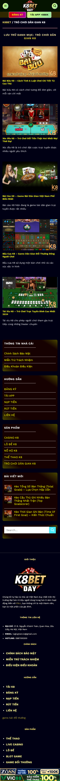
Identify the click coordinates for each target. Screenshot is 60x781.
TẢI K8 (10, 686)
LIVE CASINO (14, 744)
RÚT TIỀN (10, 408)
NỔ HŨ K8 (10, 450)
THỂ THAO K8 (13, 457)
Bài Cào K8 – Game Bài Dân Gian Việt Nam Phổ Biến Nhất (28, 197)
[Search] (55, 6)
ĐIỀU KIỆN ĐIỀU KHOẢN (21, 665)
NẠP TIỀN (10, 402)
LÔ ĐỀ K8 (10, 444)
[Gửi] (52, 530)
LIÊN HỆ (9, 415)
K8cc (18, 603)
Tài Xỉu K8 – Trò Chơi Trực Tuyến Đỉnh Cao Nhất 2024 (28, 313)
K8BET (6, 22)
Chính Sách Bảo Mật (17, 353)
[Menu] (5, 6)
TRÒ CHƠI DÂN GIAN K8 (20, 463)
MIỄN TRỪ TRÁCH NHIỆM (22, 659)
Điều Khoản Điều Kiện (18, 366)
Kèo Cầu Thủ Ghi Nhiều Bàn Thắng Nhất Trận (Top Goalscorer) (32, 500)
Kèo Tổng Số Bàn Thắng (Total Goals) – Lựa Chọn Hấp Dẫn (33, 488)
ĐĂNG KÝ (10, 389)
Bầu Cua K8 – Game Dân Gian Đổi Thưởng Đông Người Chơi (28, 255)
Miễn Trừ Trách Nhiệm (18, 360)
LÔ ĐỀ (10, 750)
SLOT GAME (14, 756)
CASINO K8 (11, 437)
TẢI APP (9, 395)
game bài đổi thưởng (14, 717)
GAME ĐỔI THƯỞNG (19, 762)
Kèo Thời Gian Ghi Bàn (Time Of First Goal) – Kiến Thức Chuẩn (34, 513)
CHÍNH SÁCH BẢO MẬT (21, 653)
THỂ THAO (13, 738)
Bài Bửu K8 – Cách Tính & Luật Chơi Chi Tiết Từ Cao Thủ (28, 82)
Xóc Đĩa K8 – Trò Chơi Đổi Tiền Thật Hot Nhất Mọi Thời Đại (30, 140)
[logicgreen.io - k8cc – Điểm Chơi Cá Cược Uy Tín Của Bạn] (30, 6)
